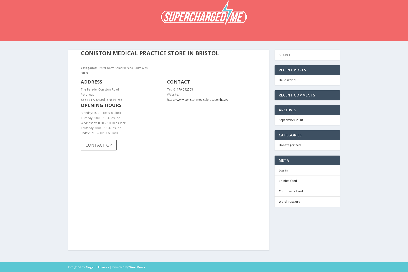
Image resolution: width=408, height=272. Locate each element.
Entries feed (288, 181)
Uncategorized (290, 145)
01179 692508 (183, 89)
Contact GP (98, 145)
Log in (283, 170)
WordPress (137, 267)
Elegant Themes (97, 267)
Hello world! (287, 80)
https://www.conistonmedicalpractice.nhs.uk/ (197, 100)
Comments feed (291, 191)
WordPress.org (289, 202)
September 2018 (291, 120)
